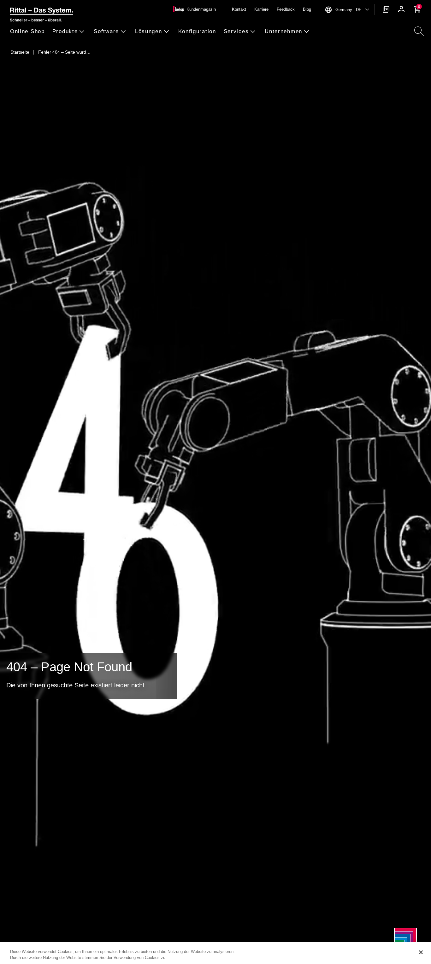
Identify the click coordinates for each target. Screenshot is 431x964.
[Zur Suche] (419, 32)
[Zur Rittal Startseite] (41, 15)
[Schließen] (421, 952)
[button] (29, 31)
